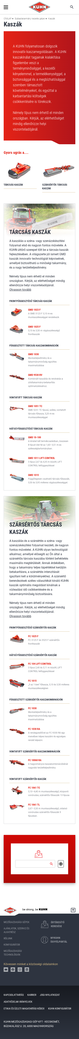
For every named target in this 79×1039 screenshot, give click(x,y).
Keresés (69, 7)
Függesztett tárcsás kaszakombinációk (34, 345)
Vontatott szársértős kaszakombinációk (34, 751)
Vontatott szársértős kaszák (27, 778)
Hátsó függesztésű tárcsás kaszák (31, 428)
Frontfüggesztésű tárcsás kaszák (30, 301)
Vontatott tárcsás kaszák (25, 397)
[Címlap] (39, 7)
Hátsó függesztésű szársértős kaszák (33, 655)
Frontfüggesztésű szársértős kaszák (32, 627)
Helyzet (61, 864)
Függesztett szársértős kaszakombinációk (36, 699)
